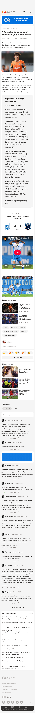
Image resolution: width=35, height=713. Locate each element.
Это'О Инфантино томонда (13, 657)
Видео (5, 327)
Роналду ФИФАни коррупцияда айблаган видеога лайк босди (24, 381)
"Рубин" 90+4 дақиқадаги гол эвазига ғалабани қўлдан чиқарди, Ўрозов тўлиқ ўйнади (17, 632)
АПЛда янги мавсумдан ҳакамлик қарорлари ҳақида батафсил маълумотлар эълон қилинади (25, 317)
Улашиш (19, 357)
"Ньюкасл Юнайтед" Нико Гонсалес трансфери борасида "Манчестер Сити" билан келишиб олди (16, 647)
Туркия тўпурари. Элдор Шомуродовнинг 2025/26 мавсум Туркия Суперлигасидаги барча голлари (24, 306)
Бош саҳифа (5, 28)
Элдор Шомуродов (9, 335)
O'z (28, 12)
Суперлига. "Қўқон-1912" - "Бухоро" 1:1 (16, 627)
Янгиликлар (14, 28)
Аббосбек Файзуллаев (18, 327)
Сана (15, 408)
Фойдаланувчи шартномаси (10, 689)
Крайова (23, 331)
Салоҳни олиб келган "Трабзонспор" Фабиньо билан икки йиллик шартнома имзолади (17, 639)
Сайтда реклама (6, 692)
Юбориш (13, 438)
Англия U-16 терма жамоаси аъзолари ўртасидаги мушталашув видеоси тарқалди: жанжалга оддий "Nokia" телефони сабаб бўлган (25, 370)
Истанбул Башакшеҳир (10, 331)
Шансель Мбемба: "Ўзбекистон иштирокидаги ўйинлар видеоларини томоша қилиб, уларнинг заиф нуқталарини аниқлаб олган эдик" (25, 392)
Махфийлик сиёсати (7, 686)
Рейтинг (6, 408)
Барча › (31, 613)
